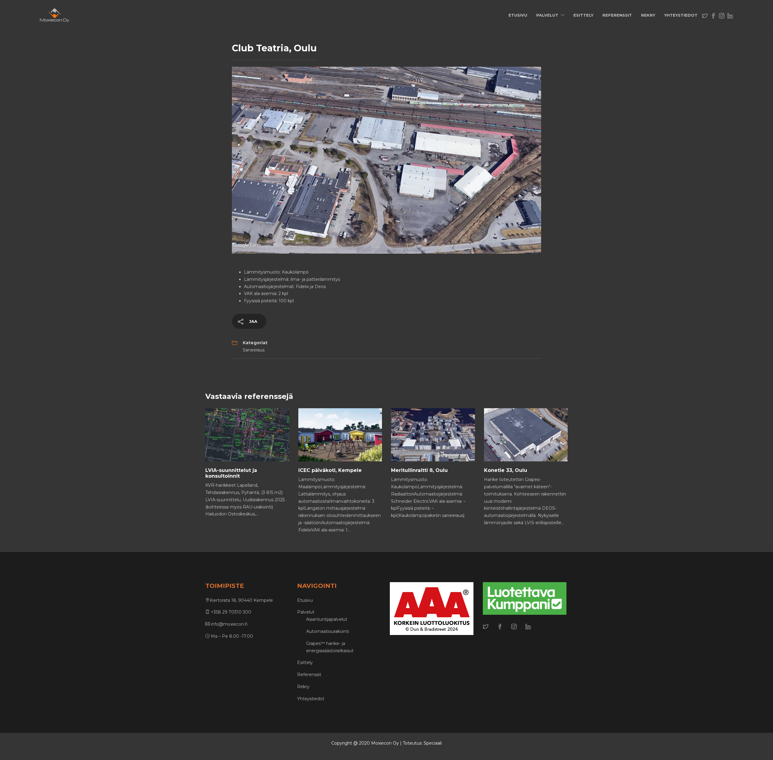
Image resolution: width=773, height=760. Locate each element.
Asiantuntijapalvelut (326, 619)
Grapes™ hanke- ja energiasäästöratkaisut (330, 647)
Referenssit (617, 15)
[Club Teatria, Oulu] (386, 159)
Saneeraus (254, 350)
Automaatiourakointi (327, 631)
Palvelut (547, 15)
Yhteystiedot (681, 15)
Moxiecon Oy (385, 743)
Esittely (583, 15)
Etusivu (517, 15)
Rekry (648, 15)
